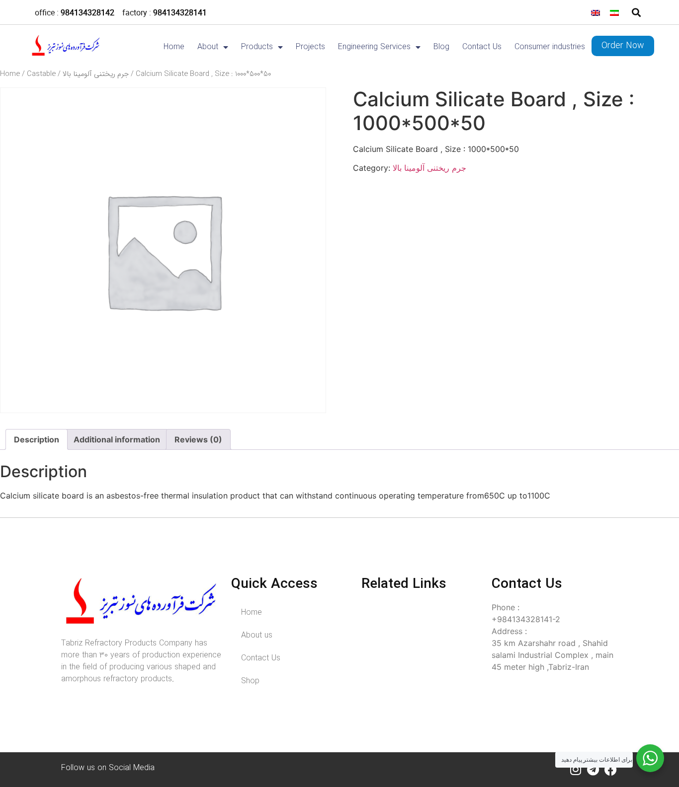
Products (257, 47)
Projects (310, 47)
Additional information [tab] (117, 439)
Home (174, 47)
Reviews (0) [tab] (198, 439)
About (207, 47)
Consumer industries (549, 47)
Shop (250, 681)
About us (256, 635)
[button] (636, 12)
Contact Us (482, 47)
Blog (441, 47)
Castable (41, 74)
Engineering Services (374, 47)
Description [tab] (36, 439)
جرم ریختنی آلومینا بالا (96, 74)
